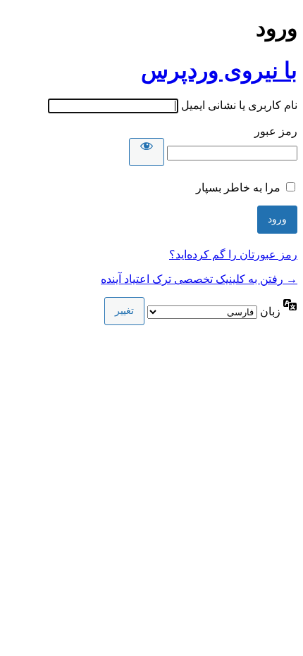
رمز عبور (275, 131)
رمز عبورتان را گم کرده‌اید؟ (233, 254)
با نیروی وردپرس (219, 70)
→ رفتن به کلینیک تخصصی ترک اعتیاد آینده (199, 279)
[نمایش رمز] (146, 152)
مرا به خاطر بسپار (238, 188)
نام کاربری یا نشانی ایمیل (239, 105)
